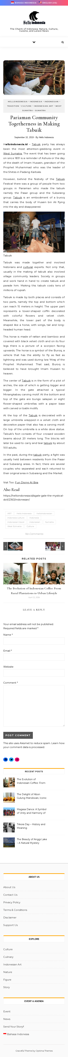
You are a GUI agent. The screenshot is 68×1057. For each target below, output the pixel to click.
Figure (7, 979)
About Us (9, 887)
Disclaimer (9, 917)
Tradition (13, 106)
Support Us (10, 925)
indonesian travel (15, 522)
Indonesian (52, 102)
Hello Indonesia (46, 137)
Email (7, 650)
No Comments (34, 533)
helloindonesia (18, 102)
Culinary (8, 956)
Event (6, 1011)
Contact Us (10, 894)
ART (9, 513)
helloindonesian (44, 513)
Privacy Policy (11, 902)
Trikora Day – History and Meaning (31, 826)
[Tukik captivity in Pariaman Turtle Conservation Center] (10, 546)
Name (8, 634)
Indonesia (36, 102)
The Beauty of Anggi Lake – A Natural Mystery (32, 841)
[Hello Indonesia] (34, 19)
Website (8, 666)
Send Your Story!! (13, 1026)
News (6, 1019)
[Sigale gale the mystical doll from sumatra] (57, 546)
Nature (7, 972)
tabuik (48, 443)
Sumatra (40, 110)
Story (6, 987)
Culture (26, 106)
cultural (28, 267)
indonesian (34, 522)
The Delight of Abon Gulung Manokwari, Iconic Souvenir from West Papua (32, 796)
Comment (10, 682)
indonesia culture (15, 517)
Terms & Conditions (15, 909)
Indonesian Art (43, 106)
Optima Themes (44, 1050)
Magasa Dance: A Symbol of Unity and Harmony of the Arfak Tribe (31, 811)
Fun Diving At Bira (26, 482)
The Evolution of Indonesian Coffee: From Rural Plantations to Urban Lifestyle (32, 781)
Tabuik (36, 144)
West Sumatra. (12, 153)
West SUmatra (14, 526)
